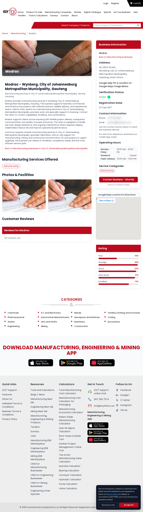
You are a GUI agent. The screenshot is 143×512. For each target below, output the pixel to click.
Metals (77, 312)
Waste (11, 321)
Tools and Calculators (42, 390)
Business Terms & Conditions (11, 413)
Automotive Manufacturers (55, 317)
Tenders (22, 15)
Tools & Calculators (37, 15)
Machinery (79, 321)
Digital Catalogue (92, 12)
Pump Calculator (68, 484)
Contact (65, 15)
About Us (7, 399)
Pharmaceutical (16, 317)
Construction (81, 326)
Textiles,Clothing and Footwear (124, 312)
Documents (114, 321)
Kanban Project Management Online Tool (70, 447)
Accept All (129, 505)
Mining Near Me (39, 411)
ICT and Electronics (51, 312)
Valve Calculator (68, 488)
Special (107, 12)
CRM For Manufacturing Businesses (39, 467)
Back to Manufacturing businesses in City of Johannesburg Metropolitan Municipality (46, 148)
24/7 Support (9, 390)
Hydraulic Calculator (70, 479)
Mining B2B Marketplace (38, 457)
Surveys (54, 15)
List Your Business (122, 12)
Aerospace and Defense (87, 317)
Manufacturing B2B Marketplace (41, 442)
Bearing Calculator (69, 470)
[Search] (138, 25)
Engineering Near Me (42, 406)
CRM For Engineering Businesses (42, 476)
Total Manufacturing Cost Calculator (70, 391)
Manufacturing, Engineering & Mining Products (42, 419)
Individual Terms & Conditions (12, 405)
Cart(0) (137, 3)
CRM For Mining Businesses (39, 484)
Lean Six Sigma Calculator (67, 429)
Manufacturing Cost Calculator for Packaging (70, 401)
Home (21, 12)
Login (105, 3)
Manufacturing (18, 33)
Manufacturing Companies (58, 12)
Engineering (14, 326)
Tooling (111, 317)
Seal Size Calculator (69, 466)
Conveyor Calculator (70, 475)
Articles (77, 12)
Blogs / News (38, 394)
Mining (44, 326)
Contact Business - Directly (118, 179)
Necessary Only (108, 505)
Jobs (135, 12)
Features (7, 394)
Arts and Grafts (49, 321)
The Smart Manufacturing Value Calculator (70, 458)
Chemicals (13, 312)
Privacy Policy (9, 419)
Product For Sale (34, 12)
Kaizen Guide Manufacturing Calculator (67, 420)
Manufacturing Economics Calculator (71, 410)
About (75, 15)
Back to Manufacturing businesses (116, 57)
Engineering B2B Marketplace (39, 450)
